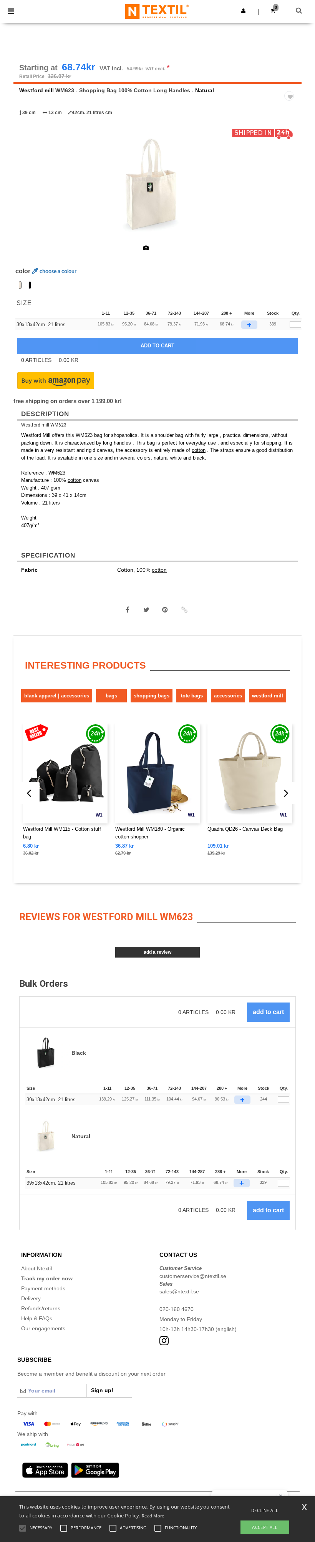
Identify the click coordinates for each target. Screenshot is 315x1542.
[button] (243, 11)
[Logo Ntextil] (157, 11)
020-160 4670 (176, 1309)
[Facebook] (127, 610)
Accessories (228, 696)
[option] (157, 184)
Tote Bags (192, 696)
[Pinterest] (165, 610)
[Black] (29, 285)
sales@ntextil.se (179, 1291)
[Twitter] (146, 610)
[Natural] (20, 285)
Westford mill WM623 (43, 425)
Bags (111, 696)
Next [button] (290, 189)
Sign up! (102, 1390)
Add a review (157, 952)
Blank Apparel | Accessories (56, 696)
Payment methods (43, 1288)
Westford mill (36, 90)
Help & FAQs (36, 1318)
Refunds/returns (40, 1308)
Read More (153, 1516)
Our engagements (43, 1328)
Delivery (31, 1298)
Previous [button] (29, 189)
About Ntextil (36, 1268)
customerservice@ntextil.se (192, 1276)
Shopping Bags (151, 696)
